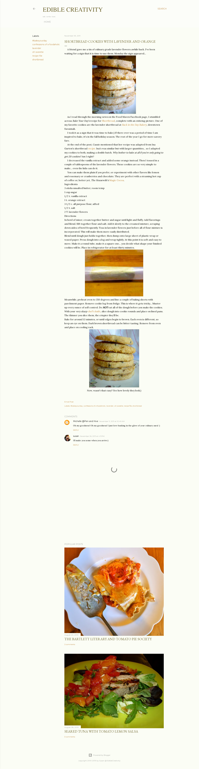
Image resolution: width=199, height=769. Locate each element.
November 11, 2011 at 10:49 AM (112, 421)
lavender (36, 48)
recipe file (37, 55)
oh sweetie (38, 52)
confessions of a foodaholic (46, 44)
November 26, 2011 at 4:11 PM (92, 436)
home (47, 22)
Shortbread (108, 120)
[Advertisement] (114, 515)
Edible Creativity (73, 9)
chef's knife (94, 311)
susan (76, 436)
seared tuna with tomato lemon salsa (101, 731)
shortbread (37, 59)
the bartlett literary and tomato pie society (108, 639)
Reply (76, 430)
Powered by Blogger (101, 755)
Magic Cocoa (116, 180)
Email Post (69, 402)
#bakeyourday (39, 40)
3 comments (69, 737)
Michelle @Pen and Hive (85, 421)
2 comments (69, 644)
